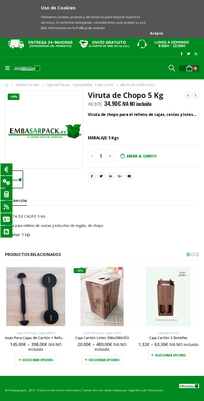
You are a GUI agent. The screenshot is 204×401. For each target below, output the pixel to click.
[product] (35, 296)
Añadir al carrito (141, 155)
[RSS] (196, 53)
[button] (188, 254)
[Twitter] (189, 53)
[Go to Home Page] (6, 85)
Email (129, 176)
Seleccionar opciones (37, 360)
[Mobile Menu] (8, 68)
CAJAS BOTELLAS (26, 333)
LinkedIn (110, 176)
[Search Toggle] (172, 68)
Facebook (92, 176)
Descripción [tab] (16, 201)
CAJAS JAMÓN (46, 333)
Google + (120, 176)
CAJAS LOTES (113, 333)
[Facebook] (181, 53)
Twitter (101, 176)
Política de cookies (90, 28)
